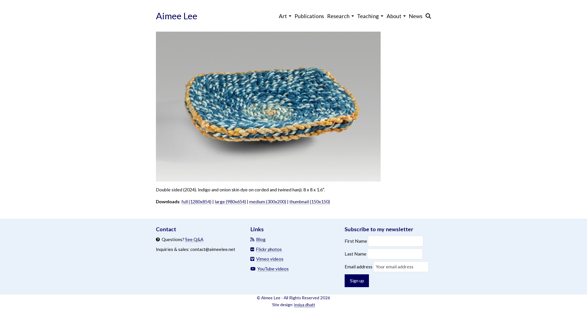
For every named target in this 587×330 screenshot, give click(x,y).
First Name (356, 241)
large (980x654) (230, 201)
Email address (359, 266)
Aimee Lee (176, 15)
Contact (166, 229)
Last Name (355, 253)
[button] (428, 16)
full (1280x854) (196, 201)
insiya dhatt (304, 304)
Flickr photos (269, 249)
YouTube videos (273, 268)
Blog (261, 239)
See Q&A (194, 239)
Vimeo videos (269, 258)
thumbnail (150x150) (309, 201)
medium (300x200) (267, 201)
